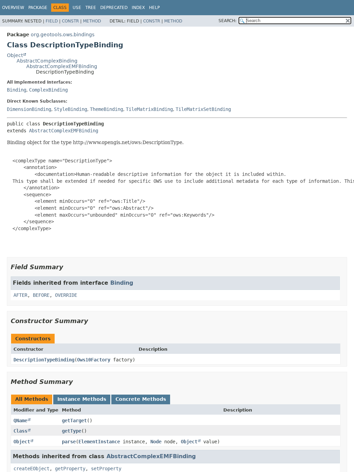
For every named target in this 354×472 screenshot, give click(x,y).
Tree (90, 7)
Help (154, 7)
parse (69, 441)
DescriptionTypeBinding (43, 359)
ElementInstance (99, 441)
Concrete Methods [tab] (140, 399)
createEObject (31, 468)
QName (20, 420)
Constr (70, 21)
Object (15, 55)
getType (71, 431)
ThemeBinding (106, 109)
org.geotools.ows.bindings (62, 34)
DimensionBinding (29, 109)
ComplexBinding (48, 90)
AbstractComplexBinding (47, 61)
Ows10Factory (93, 359)
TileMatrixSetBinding (203, 109)
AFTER (20, 295)
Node (155, 441)
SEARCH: (227, 20)
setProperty (106, 468)
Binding (16, 90)
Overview (13, 7)
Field (52, 21)
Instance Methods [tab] (81, 399)
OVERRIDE (66, 295)
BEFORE (41, 295)
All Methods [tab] (31, 399)
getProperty (70, 468)
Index (138, 7)
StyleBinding (70, 109)
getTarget (74, 420)
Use (77, 7)
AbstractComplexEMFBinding (61, 66)
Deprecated (114, 7)
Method (92, 21)
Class (20, 431)
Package (37, 7)
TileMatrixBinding (149, 109)
